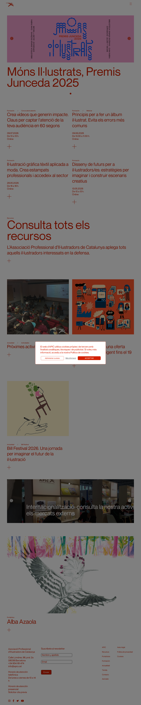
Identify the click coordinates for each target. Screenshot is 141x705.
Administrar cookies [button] (52, 358)
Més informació (71, 358)
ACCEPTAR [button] (89, 358)
